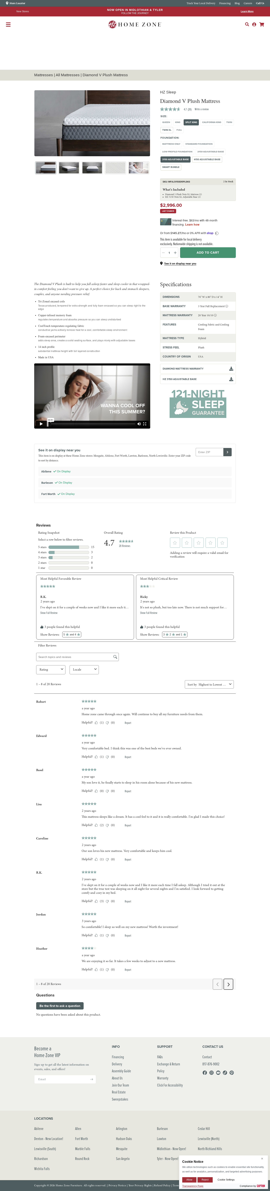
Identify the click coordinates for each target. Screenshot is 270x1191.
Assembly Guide (121, 1070)
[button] (247, 24)
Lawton (161, 1138)
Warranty (162, 1078)
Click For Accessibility (170, 1085)
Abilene (38, 1128)
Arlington (121, 1128)
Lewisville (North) (208, 1138)
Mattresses (43, 75)
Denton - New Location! (48, 1138)
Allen (78, 1128)
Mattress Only (172, 144)
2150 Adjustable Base (211, 152)
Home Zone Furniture (69, 1185)
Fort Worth (81, 1138)
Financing (118, 1056)
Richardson (41, 1158)
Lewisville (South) (45, 1148)
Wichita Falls (42, 1168)
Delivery (117, 1064)
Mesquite (121, 1148)
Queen (167, 122)
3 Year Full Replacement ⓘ (213, 306)
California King (212, 122)
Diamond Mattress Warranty (183, 369)
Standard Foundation (199, 144)
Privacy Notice (117, 1185)
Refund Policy (162, 1185)
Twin (230, 122)
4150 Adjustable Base (207, 159)
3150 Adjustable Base (175, 159)
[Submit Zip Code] (227, 452)
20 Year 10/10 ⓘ (207, 315)
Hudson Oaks (124, 1138)
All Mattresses (68, 75)
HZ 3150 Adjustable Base (180, 379)
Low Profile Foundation (178, 152)
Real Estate (119, 1092)
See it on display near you (180, 263)
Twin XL (166, 130)
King (178, 122)
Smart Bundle (170, 167)
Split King (191, 122)
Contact (207, 1056)
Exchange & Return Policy (168, 1067)
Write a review (202, 109)
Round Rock (82, 1158)
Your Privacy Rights (140, 1185)
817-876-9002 (210, 1064)
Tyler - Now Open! (167, 1158)
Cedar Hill (204, 1128)
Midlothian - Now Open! (171, 1148)
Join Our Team (120, 1085)
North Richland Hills (210, 1148)
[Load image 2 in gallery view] (68, 167)
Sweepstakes (120, 1099)
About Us (117, 1078)
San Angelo (123, 1158)
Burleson (162, 1128)
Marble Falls (82, 1148)
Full (180, 130)
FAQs (160, 1056)
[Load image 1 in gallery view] (45, 167)
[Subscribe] (91, 1079)
